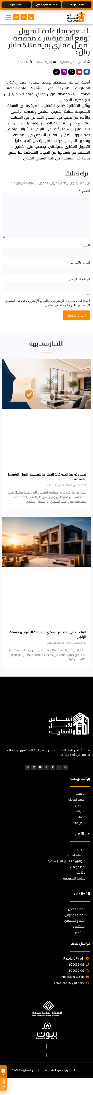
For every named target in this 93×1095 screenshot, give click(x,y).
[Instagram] (64, 72)
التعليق (84, 191)
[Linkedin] (34, 767)
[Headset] (31, 17)
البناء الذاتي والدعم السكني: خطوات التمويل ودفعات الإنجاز (47, 634)
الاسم (85, 245)
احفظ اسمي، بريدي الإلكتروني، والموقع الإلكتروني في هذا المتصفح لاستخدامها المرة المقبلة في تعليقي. (47, 303)
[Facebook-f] (59, 767)
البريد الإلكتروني (78, 262)
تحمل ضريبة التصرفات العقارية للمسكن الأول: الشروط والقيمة (47, 476)
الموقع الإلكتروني (79, 279)
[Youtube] (79, 72)
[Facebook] (86, 72)
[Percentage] (24, 17)
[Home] (16, 17)
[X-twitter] (71, 72)
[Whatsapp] (27, 767)
